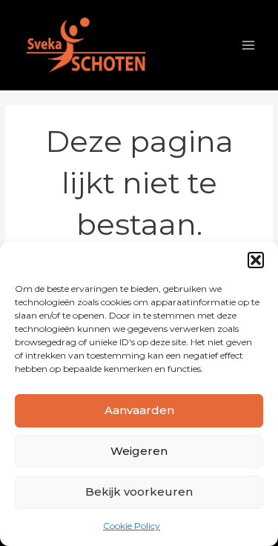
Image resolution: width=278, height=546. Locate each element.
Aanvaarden (139, 410)
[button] (255, 260)
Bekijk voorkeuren (139, 492)
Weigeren (139, 451)
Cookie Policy (131, 525)
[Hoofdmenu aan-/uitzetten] (249, 45)
